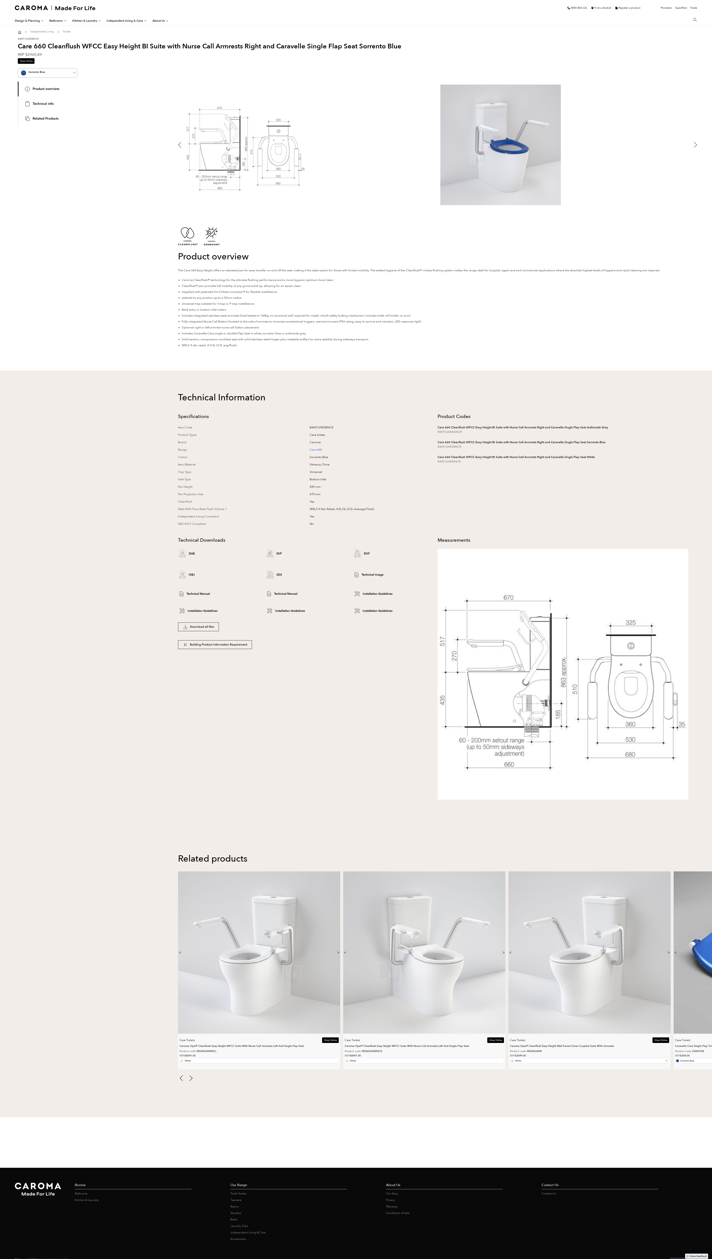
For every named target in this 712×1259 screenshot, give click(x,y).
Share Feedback (698, 1256)
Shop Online (26, 61)
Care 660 (316, 450)
